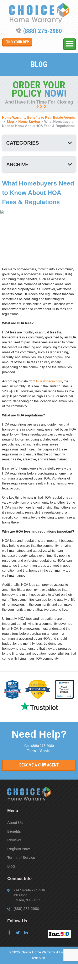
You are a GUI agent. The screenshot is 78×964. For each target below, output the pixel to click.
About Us (15, 823)
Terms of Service (39, 751)
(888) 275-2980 (42, 30)
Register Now (18, 849)
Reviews (14, 840)
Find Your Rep (17, 42)
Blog (11, 866)
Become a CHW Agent (39, 765)
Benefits (14, 831)
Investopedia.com (49, 381)
